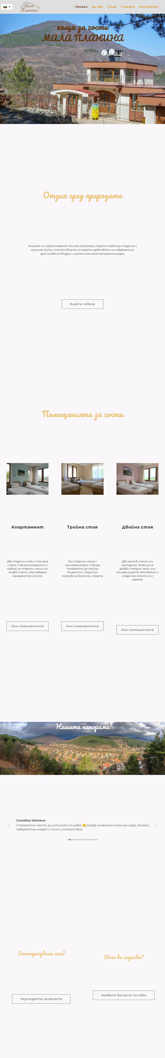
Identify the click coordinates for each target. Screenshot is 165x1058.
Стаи (112, 7)
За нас (97, 7)
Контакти (149, 7)
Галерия (128, 7)
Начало (81, 7)
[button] (7, 7)
